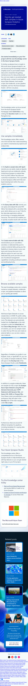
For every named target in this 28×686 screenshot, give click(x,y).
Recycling (2, 685)
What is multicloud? (22, 673)
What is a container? (15, 676)
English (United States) (5, 678)
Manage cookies (3, 683)
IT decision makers (6, 48)
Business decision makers (7, 46)
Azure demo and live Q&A (15, 667)
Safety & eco (21, 683)
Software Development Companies (7, 669)
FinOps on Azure (11, 664)
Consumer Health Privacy (5, 682)
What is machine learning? (6, 675)
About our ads (7, 685)
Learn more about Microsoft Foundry (14, 643)
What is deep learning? (17, 675)
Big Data (11, 41)
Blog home (8, 9)
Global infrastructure (21, 660)
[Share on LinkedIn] (14, 34)
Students (25, 670)
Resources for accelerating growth (11, 666)
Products (5, 663)
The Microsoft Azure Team (11, 24)
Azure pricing (10, 663)
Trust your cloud (12, 661)
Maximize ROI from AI (20, 664)
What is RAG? (23, 676)
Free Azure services (17, 663)
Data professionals (20, 46)
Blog (12, 670)
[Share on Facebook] (8, 34)
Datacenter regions (4, 661)
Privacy (25, 682)
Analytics (4, 41)
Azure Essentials (19, 661)
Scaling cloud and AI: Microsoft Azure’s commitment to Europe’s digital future (13, 602)
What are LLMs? (6, 676)
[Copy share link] (6, 34)
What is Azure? (3, 660)
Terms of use (10, 683)
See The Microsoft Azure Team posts (10, 524)
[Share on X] (11, 34)
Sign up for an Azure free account (14, 486)
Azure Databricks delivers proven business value (14, 558)
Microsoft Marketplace (20, 669)
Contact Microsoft (19, 682)
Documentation (7, 670)
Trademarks (15, 683)
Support (8, 667)
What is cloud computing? (12, 673)
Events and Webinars (4, 672)
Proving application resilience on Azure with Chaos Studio (14, 580)
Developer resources (18, 670)
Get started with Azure (12, 660)
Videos (4, 673)
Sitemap (13, 682)
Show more (13, 51)
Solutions (2, 666)
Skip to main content (4, 0)
